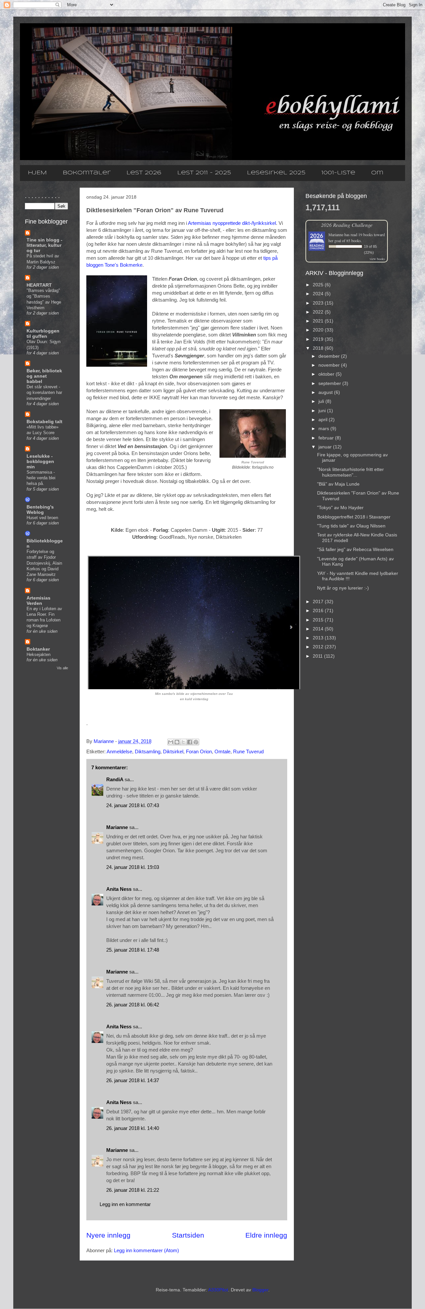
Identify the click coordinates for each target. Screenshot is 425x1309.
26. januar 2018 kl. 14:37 (132, 1080)
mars (324, 428)
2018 (319, 348)
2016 (319, 610)
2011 (318, 656)
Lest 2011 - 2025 (204, 172)
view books (377, 258)
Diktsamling (147, 751)
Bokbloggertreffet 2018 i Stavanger (353, 516)
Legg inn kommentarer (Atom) (146, 1250)
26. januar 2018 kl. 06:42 (132, 1004)
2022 (319, 312)
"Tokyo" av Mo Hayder (340, 507)
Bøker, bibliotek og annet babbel (44, 376)
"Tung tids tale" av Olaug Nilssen (351, 525)
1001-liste (338, 172)
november (329, 365)
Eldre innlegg (266, 1235)
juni (322, 410)
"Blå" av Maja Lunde (338, 484)
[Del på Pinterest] (196, 742)
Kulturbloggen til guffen (43, 333)
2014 (319, 628)
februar (326, 437)
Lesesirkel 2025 (276, 172)
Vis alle (62, 668)
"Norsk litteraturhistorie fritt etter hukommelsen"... (350, 472)
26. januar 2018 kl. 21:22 (132, 1190)
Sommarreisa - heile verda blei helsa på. (41, 478)
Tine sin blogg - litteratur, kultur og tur (44, 245)
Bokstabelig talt (44, 421)
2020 (319, 329)
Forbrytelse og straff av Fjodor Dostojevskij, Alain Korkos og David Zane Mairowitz (44, 563)
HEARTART (39, 285)
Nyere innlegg (108, 1235)
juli (321, 401)
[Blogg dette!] (177, 742)
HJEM (37, 172)
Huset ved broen (42, 517)
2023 (319, 303)
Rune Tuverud (248, 751)
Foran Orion (199, 751)
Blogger (260, 1289)
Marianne (117, 827)
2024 (319, 293)
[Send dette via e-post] (170, 742)
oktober (327, 374)
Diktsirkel (173, 751)
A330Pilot (218, 1289)
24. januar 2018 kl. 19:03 (132, 867)
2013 (319, 637)
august (326, 392)
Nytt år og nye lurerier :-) (343, 588)
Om (377, 172)
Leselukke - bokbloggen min (40, 461)
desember (329, 356)
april (323, 419)
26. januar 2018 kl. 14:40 (132, 1128)
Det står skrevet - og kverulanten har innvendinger (44, 392)
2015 (319, 619)
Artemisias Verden (38, 600)
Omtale (222, 751)
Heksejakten (38, 654)
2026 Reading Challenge (347, 224)
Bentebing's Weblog (40, 509)
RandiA (114, 779)
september (330, 383)
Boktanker (38, 649)
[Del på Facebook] (189, 742)
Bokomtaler (87, 172)
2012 (319, 646)
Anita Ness (118, 889)
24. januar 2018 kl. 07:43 (132, 805)
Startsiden (188, 1235)
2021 (319, 321)
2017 (319, 601)
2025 (319, 284)
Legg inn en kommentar (125, 1204)
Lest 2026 (144, 172)
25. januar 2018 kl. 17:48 (132, 950)
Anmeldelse (119, 751)
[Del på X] (183, 742)
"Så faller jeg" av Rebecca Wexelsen (355, 549)
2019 (319, 339)
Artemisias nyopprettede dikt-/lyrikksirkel (232, 223)
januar (325, 446)
